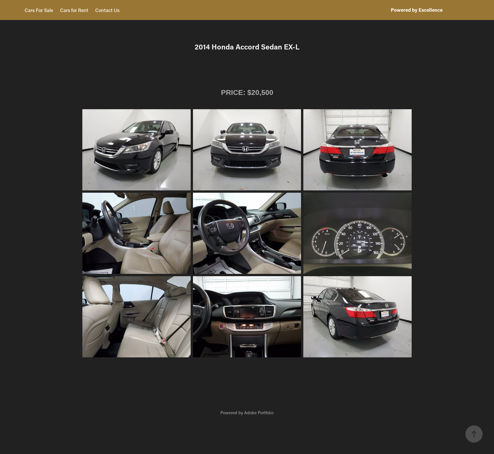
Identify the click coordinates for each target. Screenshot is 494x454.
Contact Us (107, 10)
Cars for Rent (74, 10)
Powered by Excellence (417, 10)
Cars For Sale (39, 10)
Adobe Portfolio (259, 412)
